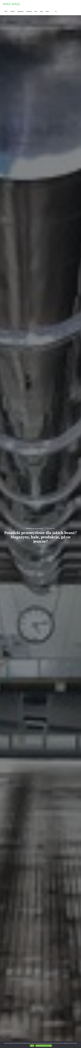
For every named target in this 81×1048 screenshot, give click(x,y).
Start (5, 11)
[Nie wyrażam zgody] (79, 1044)
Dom (35, 11)
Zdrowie (12, 11)
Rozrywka (29, 11)
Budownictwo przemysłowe (34, 528)
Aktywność (20, 11)
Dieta (41, 11)
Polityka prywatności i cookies (43, 1045)
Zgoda (32, 1045)
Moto (47, 11)
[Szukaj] (56, 11)
